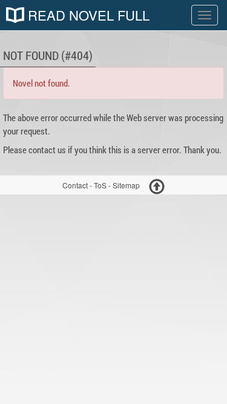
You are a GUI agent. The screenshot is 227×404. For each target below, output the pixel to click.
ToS (100, 185)
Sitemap (126, 185)
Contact (75, 185)
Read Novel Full (87, 15)
